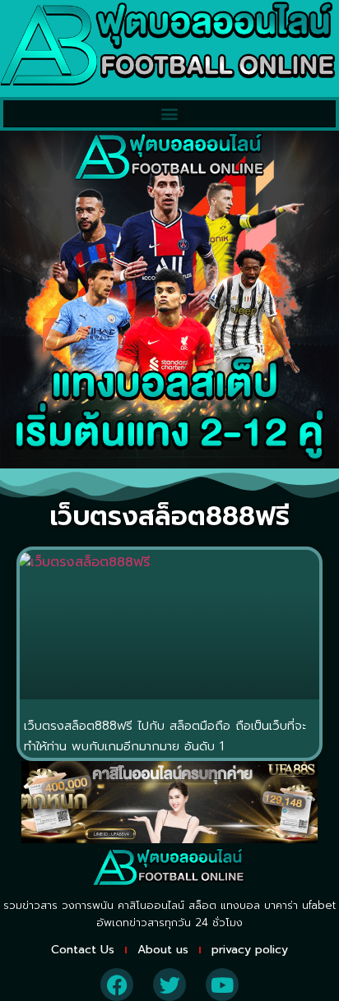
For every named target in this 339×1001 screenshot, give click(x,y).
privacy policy (249, 949)
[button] (169, 113)
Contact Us (82, 949)
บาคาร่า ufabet (300, 905)
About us (162, 949)
